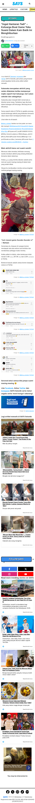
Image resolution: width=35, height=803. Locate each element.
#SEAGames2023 (15, 126)
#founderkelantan (27, 129)
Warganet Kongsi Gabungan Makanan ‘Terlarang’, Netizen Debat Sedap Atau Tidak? (17, 701)
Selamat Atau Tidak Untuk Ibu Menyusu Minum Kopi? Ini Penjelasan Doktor (17, 669)
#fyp (2, 131)
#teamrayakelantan (15, 129)
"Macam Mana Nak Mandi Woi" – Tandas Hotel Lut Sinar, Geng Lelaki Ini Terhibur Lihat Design (17, 536)
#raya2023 (24, 126)
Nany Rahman (9, 40)
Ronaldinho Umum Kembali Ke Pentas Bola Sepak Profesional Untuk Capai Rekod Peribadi (17, 732)
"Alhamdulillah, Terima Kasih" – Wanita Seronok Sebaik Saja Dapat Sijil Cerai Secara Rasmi (16, 471)
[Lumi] (27, 792)
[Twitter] (12, 792)
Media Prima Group (28, 796)
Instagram (20, 76)
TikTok (3, 79)
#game (31, 126)
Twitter (22, 388)
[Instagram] (17, 792)
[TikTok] (22, 792)
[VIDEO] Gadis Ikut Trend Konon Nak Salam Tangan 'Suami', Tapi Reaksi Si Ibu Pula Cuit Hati (17, 439)
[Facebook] (8, 792)
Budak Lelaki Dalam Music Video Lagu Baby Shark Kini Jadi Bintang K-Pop (16, 635)
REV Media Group (18, 796)
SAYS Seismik (30, 411)
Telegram (13, 76)
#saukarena (5, 129)
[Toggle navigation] (3, 3)
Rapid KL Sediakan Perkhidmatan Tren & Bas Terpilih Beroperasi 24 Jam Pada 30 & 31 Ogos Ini (17, 600)
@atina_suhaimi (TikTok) (28, 70)
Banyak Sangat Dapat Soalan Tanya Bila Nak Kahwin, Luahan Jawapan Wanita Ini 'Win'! (17, 504)
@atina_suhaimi (6, 123)
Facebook (9, 388)
